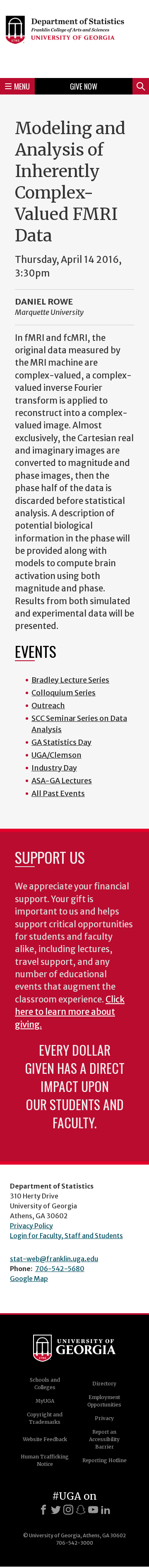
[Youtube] (93, 1510)
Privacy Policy (31, 1226)
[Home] (74, 38)
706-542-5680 (59, 1268)
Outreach (48, 705)
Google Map (29, 1278)
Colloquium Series (63, 692)
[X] (56, 1510)
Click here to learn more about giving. (70, 1012)
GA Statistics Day (61, 742)
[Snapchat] (81, 1510)
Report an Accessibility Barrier (104, 1439)
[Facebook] (43, 1510)
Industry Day (54, 768)
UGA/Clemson (56, 755)
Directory (104, 1383)
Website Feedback (45, 1439)
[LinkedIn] (106, 1510)
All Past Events (58, 793)
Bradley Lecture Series (70, 680)
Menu (22, 86)
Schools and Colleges (45, 1383)
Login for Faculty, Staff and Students (66, 1235)
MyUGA (45, 1401)
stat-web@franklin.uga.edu (54, 1259)
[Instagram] (68, 1510)
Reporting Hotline (104, 1460)
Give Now (83, 86)
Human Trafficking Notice (45, 1460)
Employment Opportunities (104, 1401)
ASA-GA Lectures (61, 780)
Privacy (104, 1418)
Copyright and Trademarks (44, 1418)
